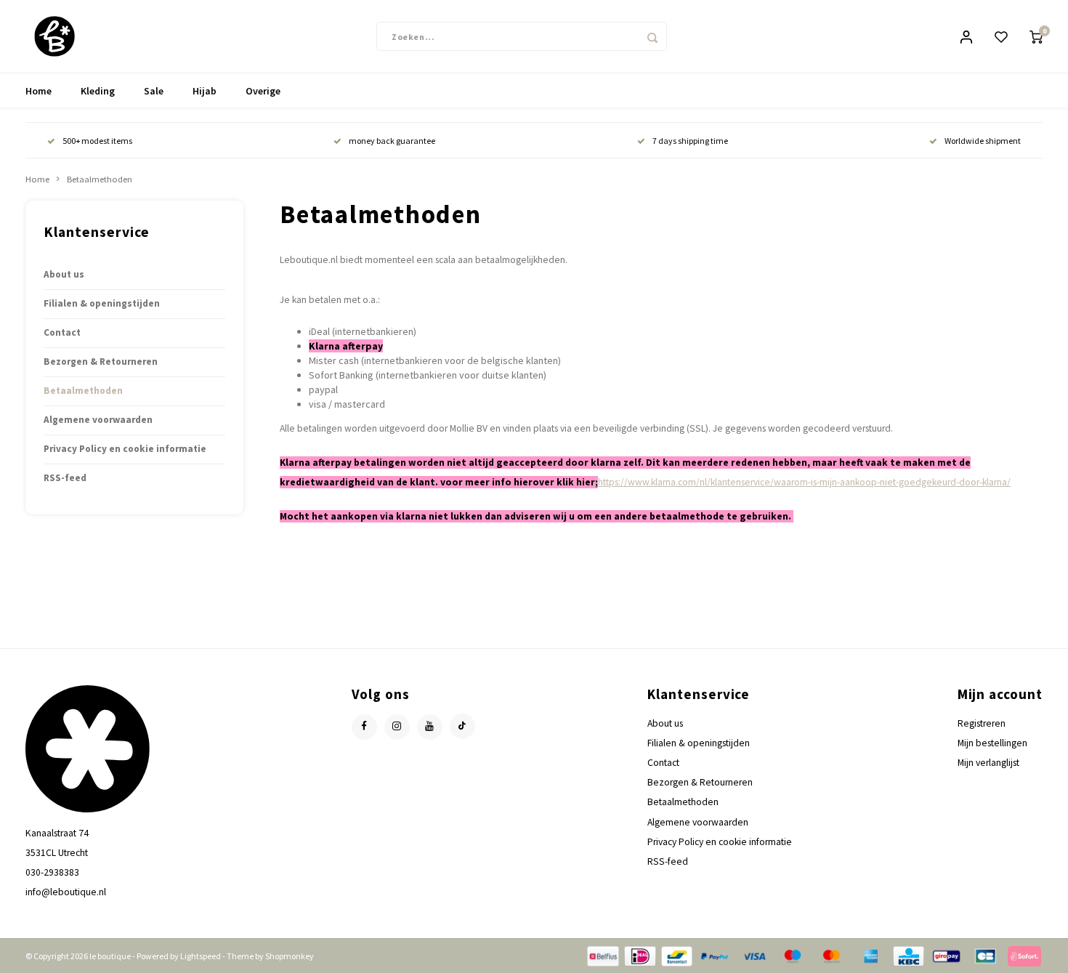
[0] (1036, 36)
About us (64, 274)
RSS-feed (65, 478)
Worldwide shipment (982, 140)
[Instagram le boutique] (397, 727)
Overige (263, 90)
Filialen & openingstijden (102, 303)
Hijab (205, 90)
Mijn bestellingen (992, 743)
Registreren (982, 723)
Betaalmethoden (99, 179)
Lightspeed (200, 955)
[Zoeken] (652, 36)
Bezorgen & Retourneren (101, 361)
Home (38, 90)
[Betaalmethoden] (601, 954)
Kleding (98, 90)
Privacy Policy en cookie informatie (125, 449)
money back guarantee (392, 140)
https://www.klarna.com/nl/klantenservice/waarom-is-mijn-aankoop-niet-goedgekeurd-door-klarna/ (804, 482)
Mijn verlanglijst (988, 762)
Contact (62, 332)
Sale (153, 90)
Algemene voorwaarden (98, 419)
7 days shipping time (690, 140)
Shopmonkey (289, 955)
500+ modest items (97, 140)
